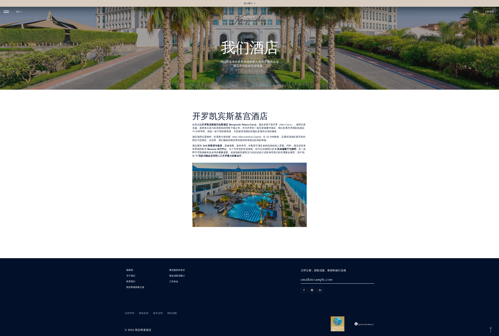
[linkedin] (320, 290)
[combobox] (19, 11)
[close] (254, 3)
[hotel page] (249, 11)
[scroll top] (491, 330)
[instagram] (312, 290)
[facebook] (304, 290)
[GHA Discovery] (364, 323)
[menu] (6, 12)
